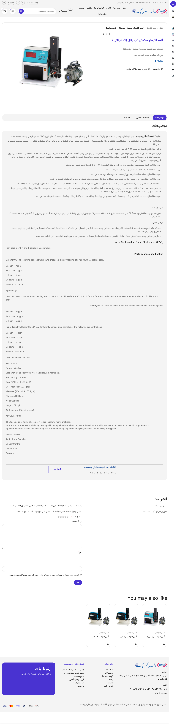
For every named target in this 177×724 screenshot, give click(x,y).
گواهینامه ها (107, 676)
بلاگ (111, 679)
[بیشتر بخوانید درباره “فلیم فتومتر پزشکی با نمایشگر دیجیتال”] (164, 643)
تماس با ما (108, 686)
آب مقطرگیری (78, 682)
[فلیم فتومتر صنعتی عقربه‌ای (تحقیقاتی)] (98, 617)
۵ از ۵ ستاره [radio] (59, 517)
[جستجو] (21, 11)
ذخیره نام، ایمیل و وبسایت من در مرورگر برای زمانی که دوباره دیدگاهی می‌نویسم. (44, 575)
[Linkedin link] (9, 3)
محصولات (109, 673)
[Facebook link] (23, 3)
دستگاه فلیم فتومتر (144, 136)
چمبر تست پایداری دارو (74, 673)
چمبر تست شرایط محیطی (73, 669)
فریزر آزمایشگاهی (76, 679)
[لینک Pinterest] (13, 3)
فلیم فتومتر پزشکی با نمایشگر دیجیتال (156, 638)
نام (80, 552)
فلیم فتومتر (151, 28)
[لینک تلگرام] (4, 3)
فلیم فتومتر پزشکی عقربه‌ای (128, 638)
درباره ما (109, 669)
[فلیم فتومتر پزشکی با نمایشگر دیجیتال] (154, 617)
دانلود (110, 682)
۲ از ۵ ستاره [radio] (65, 517)
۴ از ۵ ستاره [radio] (61, 517)
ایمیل (78, 563)
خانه (161, 28)
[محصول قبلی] (109, 34)
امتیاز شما (76, 517)
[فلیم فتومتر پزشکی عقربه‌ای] (126, 617)
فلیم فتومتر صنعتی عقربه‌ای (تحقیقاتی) (100, 638)
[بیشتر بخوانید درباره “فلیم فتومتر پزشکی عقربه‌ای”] (136, 643)
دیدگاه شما (76, 521)
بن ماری (80, 686)
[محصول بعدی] (103, 34)
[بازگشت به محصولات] (106, 34)
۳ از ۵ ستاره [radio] (63, 517)
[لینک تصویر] (150, 665)
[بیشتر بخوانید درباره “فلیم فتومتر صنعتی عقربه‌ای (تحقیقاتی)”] (108, 643)
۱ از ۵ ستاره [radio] (68, 517)
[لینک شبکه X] (18, 3)
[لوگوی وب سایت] (149, 11)
